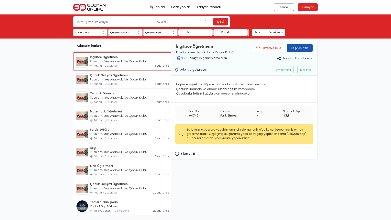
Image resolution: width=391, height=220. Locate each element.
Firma (284, 7)
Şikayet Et (188, 154)
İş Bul (220, 22)
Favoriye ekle (271, 48)
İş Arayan (307, 7)
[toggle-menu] (206, 22)
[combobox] (181, 22)
